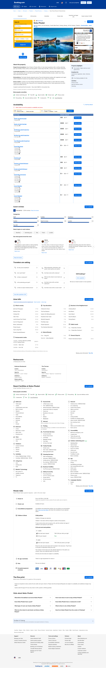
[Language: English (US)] (62, 2)
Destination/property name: (20, 24)
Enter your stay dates (43, 510)
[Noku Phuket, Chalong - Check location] (34, 26)
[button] (22, 38)
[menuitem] (16, 6)
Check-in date (17, 28)
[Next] (91, 40)
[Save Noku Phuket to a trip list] (85, 21)
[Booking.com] (19, 2)
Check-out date (17, 32)
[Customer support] (66, 2)
